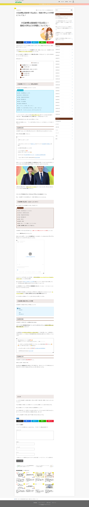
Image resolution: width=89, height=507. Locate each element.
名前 (17, 441)
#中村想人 (48, 143)
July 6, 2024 (31, 350)
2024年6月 (57, 96)
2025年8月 (57, 55)
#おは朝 (26, 154)
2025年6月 (57, 61)
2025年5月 (57, 64)
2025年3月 (57, 70)
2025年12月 (58, 46)
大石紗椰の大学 (25, 75)
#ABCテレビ (33, 143)
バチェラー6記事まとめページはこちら (44, 4)
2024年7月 (57, 93)
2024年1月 (57, 105)
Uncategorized (58, 121)
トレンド (62, 1)
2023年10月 (58, 114)
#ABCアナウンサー (31, 154)
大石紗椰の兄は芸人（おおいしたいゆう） (29, 69)
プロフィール (54, 502)
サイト (17, 452)
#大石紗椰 (44, 143)
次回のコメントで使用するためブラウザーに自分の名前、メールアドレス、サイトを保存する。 (35, 457)
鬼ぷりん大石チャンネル (28, 281)
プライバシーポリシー (41, 502)
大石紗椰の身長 (25, 66)
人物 (59, 1)
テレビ (70, 1)
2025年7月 (57, 58)
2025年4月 (57, 67)
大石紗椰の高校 (25, 73)
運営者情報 (35, 502)
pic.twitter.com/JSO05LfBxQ (40, 348)
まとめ (22, 77)
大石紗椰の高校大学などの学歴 (27, 71)
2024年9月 (57, 87)
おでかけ (66, 1)
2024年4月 (57, 102)
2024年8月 (57, 90)
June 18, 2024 (37, 157)
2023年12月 (58, 108)
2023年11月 (58, 111)
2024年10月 (58, 84)
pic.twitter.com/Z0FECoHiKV (40, 154)
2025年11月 (58, 49)
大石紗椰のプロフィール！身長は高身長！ (29, 65)
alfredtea (18, 2)
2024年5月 (57, 99)
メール (18, 447)
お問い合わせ (49, 502)
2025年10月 (58, 52)
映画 (56, 138)
